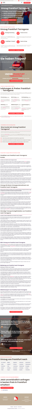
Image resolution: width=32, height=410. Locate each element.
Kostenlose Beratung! (3, 56)
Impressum (15, 406)
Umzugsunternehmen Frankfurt (12, 408)
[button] (21, 2)
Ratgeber (11, 406)
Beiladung (4, 107)
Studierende (15, 99)
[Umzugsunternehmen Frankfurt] (3, 3)
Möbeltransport (17, 108)
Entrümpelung (26, 100)
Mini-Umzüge (15, 100)
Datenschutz (20, 406)
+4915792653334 (28, 0)
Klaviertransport (24, 108)
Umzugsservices (12, 246)
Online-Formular (7, 134)
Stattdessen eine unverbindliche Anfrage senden (16, 67)
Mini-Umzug (7, 244)
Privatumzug (2, 100)
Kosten (25, 161)
